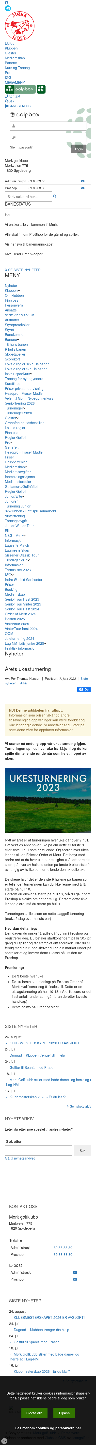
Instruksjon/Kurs (17, 373)
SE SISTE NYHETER (24, 269)
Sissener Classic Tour (22, 555)
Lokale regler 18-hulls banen (27, 363)
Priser (9, 457)
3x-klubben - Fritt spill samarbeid (30, 510)
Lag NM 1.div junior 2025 (24, 643)
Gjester (10, 52)
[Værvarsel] (8, 8)
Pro (7, 72)
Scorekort (12, 359)
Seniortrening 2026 (20, 403)
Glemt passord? (21, 147)
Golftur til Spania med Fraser (32, 1067)
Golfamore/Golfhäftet (21, 486)
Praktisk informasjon (20, 648)
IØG (8, 77)
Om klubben (14, 295)
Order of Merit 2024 (20, 613)
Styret (9, 329)
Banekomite (14, 334)
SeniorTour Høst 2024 (22, 608)
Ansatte (11, 310)
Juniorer (11, 501)
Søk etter (14, 1141)
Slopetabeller (15, 354)
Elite (8, 530)
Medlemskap (15, 57)
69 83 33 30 (63, 1247)
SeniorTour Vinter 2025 (23, 604)
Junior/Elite (13, 496)
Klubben (11, 48)
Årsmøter (12, 319)
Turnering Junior (18, 506)
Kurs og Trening (17, 67)
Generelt (11, 447)
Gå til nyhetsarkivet (20, 1158)
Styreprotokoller (17, 324)
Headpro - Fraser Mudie (24, 393)
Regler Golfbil (15, 437)
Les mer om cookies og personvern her (48, 1427)
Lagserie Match (17, 545)
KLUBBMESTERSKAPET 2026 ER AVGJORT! (45, 1042)
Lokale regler (15, 427)
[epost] (82, 181)
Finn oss (11, 300)
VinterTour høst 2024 (21, 628)
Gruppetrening (16, 461)
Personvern (14, 305)
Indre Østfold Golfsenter (23, 579)
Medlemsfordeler (18, 481)
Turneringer (14, 408)
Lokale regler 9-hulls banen (26, 368)
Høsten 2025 (15, 618)
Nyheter (11, 285)
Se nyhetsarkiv (80, 1106)
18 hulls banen (16, 344)
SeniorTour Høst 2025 (22, 599)
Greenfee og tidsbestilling (25, 422)
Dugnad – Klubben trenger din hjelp (37, 1055)
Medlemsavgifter (18, 471)
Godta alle (34, 1412)
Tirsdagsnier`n (16, 559)
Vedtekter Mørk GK (19, 314)
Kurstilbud (12, 383)
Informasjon (14, 540)
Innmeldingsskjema (20, 476)
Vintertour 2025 (17, 623)
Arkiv (24, 683)
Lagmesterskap (17, 550)
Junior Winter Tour (19, 525)
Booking (11, 589)
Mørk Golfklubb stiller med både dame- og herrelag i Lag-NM (48, 1082)
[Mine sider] (6, 2)
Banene (11, 62)
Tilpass (64, 1412)
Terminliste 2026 (18, 569)
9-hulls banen (15, 349)
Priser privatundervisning (24, 388)
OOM (9, 633)
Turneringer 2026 (18, 412)
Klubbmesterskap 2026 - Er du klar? (38, 1096)
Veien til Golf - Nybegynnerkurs (29, 398)
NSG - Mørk (14, 535)
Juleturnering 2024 (19, 638)
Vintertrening (15, 515)
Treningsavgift (16, 520)
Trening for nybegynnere (24, 378)
